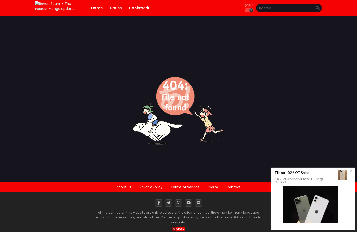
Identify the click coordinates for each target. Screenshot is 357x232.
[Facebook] (158, 203)
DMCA (213, 187)
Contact (233, 187)
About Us (123, 187)
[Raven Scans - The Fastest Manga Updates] (59, 8)
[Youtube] (188, 203)
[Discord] (198, 203)
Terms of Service (185, 187)
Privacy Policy (151, 187)
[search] (317, 8)
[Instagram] (178, 203)
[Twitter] (168, 203)
